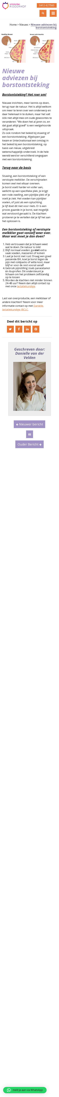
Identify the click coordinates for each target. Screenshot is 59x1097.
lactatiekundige (26, 286)
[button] (25, 1090)
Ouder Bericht (28, 444)
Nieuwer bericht (30, 424)
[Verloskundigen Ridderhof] (14, 5)
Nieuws (23, 24)
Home (13, 24)
